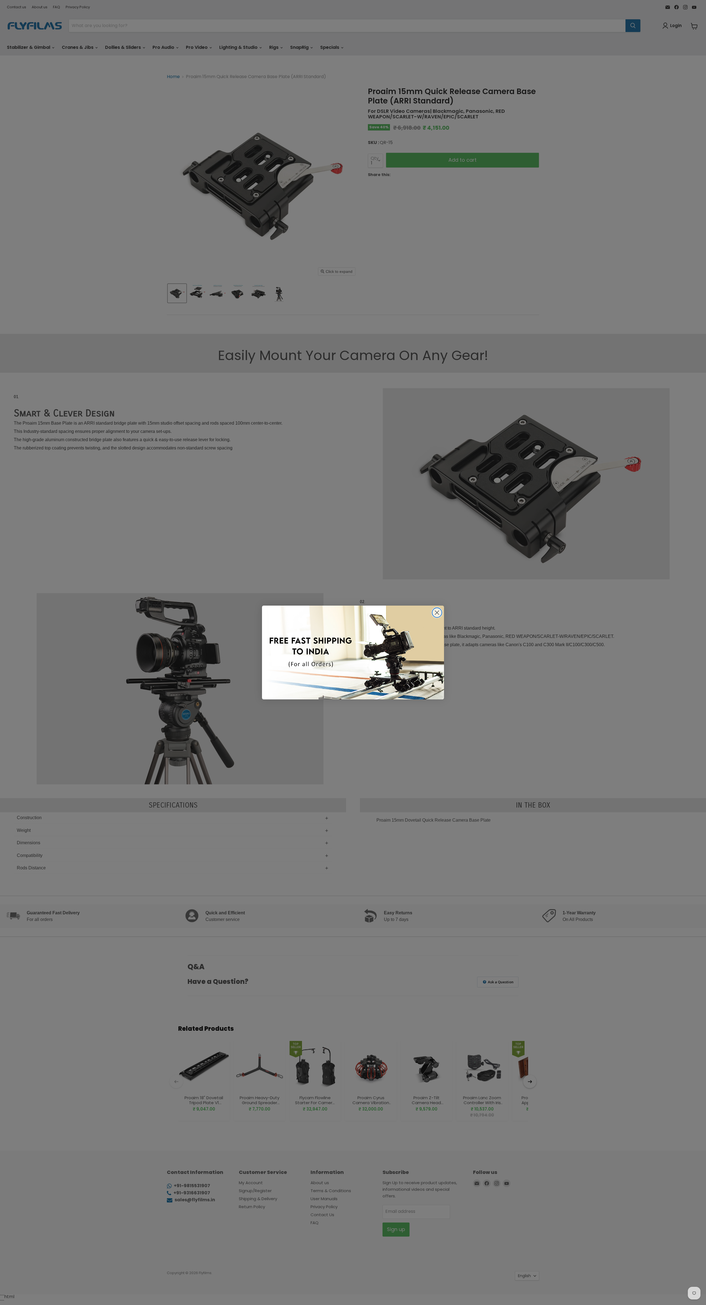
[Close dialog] (437, 612)
